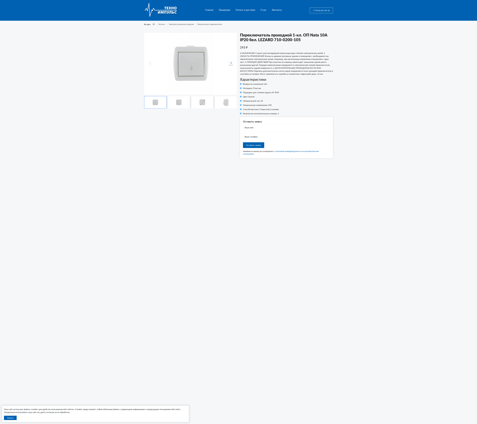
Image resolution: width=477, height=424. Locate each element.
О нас (263, 9)
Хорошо (10, 418)
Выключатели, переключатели (210, 24)
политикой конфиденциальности (288, 151)
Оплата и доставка (245, 9)
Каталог (162, 24)
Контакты (277, 9)
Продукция (224, 9)
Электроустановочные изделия (181, 24)
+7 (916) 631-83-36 (321, 10)
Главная (209, 9)
